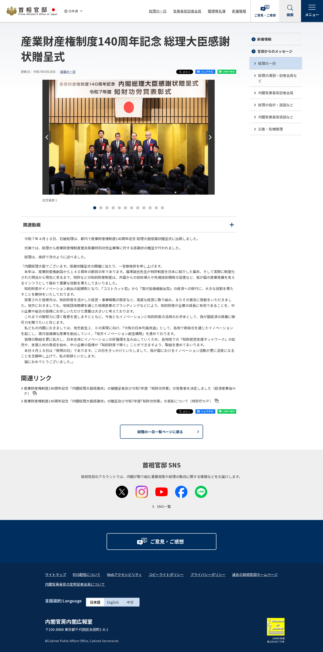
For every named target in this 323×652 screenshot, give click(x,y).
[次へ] (210, 137)
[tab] (94, 207)
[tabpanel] (128, 141)
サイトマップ (55, 574)
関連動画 (128, 226)
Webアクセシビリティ (124, 574)
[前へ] (46, 137)
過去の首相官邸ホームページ (255, 574)
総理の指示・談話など (275, 104)
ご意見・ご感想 (265, 15)
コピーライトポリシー (166, 574)
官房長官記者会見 (187, 11)
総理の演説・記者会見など (277, 78)
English (113, 602)
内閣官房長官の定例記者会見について (75, 584)
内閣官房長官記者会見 (275, 92)
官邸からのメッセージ (274, 51)
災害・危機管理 (270, 129)
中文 (130, 602)
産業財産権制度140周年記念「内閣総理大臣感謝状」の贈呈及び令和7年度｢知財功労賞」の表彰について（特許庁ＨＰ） (118, 401)
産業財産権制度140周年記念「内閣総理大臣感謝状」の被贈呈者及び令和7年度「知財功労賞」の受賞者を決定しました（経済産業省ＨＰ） (130, 391)
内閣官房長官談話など (275, 117)
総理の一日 (158, 11)
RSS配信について (86, 574)
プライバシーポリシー (207, 574)
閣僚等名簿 (216, 11)
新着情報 (239, 11)
